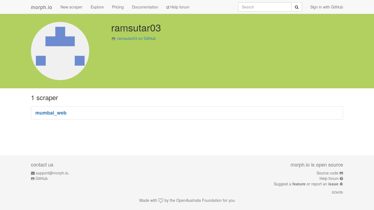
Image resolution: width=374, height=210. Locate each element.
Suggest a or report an (306, 183)
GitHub (42, 178)
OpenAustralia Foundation (199, 200)
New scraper (71, 7)
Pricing (118, 7)
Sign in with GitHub (326, 7)
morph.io (41, 6)
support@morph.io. (52, 173)
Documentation (145, 7)
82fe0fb (337, 192)
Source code (327, 173)
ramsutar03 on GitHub (136, 38)
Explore (97, 7)
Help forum (179, 7)
